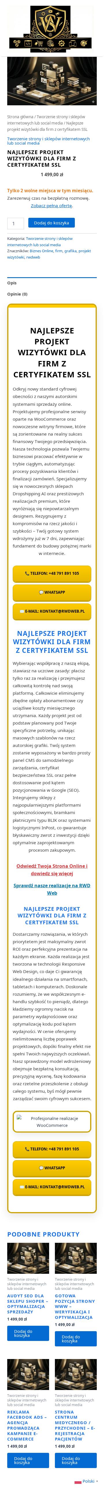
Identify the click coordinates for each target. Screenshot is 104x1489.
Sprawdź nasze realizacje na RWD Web (52, 889)
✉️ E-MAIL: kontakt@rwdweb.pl (52, 611)
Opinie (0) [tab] (17, 294)
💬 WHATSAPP (52, 592)
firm (58, 250)
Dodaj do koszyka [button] (23, 1333)
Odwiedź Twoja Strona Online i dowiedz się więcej (52, 870)
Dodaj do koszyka (51, 223)
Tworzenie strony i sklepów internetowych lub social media (48, 141)
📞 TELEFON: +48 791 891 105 (52, 573)
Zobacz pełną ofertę (51, 205)
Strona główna (20, 116)
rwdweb (33, 257)
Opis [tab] (11, 283)
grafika (70, 250)
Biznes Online (41, 250)
